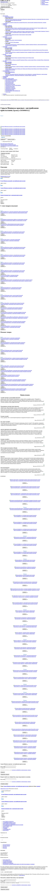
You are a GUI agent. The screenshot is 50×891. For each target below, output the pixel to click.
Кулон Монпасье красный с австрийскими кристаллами (12, 180)
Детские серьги (8, 35)
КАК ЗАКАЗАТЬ (6, 859)
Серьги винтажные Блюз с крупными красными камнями (12, 322)
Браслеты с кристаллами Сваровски (30, 22)
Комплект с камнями (32, 74)
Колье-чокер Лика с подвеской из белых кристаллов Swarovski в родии (25, 480)
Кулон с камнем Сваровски (18, 52)
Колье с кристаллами (29, 59)
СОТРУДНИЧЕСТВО (7, 825)
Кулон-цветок (45, 50)
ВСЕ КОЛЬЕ (8, 55)
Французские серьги (30, 29)
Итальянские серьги (9, 28)
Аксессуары (7, 91)
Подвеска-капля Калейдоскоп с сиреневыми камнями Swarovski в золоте (25, 501)
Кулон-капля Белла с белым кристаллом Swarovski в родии (25, 716)
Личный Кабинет (6, 844)
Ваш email (2, 779)
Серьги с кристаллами (26, 31)
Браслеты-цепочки (17, 20)
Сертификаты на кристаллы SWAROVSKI (9, 145)
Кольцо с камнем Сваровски (28, 44)
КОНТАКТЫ (5, 830)
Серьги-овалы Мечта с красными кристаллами (10, 327)
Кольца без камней (9, 44)
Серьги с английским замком (20, 28)
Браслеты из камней (18, 22)
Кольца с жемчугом (17, 44)
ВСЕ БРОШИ (8, 62)
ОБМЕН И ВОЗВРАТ (7, 862)
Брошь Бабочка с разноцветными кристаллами (25, 561)
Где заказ (43, 1)
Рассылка (5, 848)
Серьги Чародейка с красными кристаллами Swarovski (11, 304)
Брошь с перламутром (37, 66)
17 (8, 42)
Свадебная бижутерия (10, 86)
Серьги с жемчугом (17, 31)
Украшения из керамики (10, 88)
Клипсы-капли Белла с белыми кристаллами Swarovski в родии (25, 702)
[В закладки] (15, 139)
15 (5, 42)
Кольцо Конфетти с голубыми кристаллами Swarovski (25, 553)
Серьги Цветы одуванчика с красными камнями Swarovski (12, 313)
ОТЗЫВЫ (5, 828)
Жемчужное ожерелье (9, 57)
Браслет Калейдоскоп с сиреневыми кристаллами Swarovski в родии (25, 494)
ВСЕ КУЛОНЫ (8, 47)
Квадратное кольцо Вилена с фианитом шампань (25, 568)
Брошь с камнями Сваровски (27, 66)
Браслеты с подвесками (36, 19)
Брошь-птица (30, 68)
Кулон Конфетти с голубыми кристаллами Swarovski (25, 516)
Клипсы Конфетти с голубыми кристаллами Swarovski (25, 523)
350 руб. (13, 2)
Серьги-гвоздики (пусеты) (31, 28)
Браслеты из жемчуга (9, 22)
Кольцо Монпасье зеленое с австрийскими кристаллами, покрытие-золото (15, 280)
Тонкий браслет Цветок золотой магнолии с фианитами (25, 583)
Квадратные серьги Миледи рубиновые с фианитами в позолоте (13, 318)
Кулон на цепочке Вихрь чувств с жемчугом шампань (25, 678)
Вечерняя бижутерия (9, 89)
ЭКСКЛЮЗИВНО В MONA (11, 79)
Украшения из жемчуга (10, 87)
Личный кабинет (44, 4)
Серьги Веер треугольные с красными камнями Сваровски (12, 380)
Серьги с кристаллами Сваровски (38, 31)
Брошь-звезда (14, 68)
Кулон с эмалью (8, 53)
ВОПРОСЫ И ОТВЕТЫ (8, 863)
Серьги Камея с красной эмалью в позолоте (9, 376)
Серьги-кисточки (15, 34)
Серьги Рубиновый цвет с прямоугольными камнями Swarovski (13, 359)
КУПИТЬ (2, 215)
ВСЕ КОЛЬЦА (8, 37)
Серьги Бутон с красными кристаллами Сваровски (11, 308)
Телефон (2, 767)
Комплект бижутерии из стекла (21, 74)
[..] (25, 537)
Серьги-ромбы (28, 34)
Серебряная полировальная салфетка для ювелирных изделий (13, 220)
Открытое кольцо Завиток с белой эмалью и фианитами (25, 694)
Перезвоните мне (4, 1)
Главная (4, 93)
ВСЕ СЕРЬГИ (8, 25)
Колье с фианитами (45, 59)
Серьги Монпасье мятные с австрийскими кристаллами (12, 232)
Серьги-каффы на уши (42, 28)
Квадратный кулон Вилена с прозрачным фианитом (25, 656)
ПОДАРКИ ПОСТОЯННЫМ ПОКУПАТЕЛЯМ (13, 824)
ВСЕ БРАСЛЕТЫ (9, 17)
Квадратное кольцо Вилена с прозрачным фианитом (25, 538)
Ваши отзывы (25, 395)
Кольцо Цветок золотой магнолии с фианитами (25, 723)
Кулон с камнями (28, 52)
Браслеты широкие (9, 20)
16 (7, 42)
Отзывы (43, 3)
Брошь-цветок (12, 69)
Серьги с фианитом (23, 32)
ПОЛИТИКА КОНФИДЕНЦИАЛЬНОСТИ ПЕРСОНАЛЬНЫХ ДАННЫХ (19, 864)
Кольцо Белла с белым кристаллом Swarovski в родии (25, 686)
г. (5, 146)
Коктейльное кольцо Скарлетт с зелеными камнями (25, 747)
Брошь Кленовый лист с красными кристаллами (11, 195)
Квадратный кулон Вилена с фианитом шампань (25, 618)
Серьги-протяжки (21, 29)
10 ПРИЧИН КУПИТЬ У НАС (9, 822)
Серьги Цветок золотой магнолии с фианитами (25, 709)
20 (11, 42)
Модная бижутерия (9, 83)
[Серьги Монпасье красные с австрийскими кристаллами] (12, 126)
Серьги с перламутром (14, 32)
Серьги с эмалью (30, 32)
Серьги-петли (15, 29)
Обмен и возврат (44, 2)
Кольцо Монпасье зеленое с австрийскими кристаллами (12, 271)
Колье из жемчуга (9, 59)
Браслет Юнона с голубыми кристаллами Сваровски (25, 641)
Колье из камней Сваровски (19, 59)
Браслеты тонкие (45, 19)
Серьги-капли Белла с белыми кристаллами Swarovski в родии (25, 730)
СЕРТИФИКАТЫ (6, 829)
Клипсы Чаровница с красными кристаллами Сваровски (12, 343)
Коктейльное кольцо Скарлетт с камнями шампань (25, 753)
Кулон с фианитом (45, 52)
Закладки (5, 846)
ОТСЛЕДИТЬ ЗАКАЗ (7, 860)
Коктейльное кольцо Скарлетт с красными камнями (25, 759)
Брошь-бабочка (8, 68)
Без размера (16, 42)
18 (9, 42)
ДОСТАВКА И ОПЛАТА (8, 821)
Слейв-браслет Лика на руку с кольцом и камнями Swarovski (25, 596)
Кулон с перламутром (36, 52)
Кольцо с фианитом (13, 45)
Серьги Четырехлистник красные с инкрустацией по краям (12, 389)
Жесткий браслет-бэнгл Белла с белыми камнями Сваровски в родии (25, 590)
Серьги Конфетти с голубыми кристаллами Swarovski (25, 545)
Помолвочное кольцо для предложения (13, 40)
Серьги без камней (9, 31)
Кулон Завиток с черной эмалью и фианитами (25, 633)
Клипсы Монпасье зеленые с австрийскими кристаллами (12, 256)
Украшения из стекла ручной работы (13, 85)
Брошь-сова (42, 68)
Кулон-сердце (39, 50)
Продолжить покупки (5, 774)
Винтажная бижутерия (10, 84)
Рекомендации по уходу (5, 176)
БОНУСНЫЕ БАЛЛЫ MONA (9, 823)
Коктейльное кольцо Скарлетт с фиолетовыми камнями (25, 741)
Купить (2, 203)
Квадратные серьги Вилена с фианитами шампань (25, 648)
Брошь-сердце (37, 68)
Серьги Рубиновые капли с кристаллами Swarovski (11, 296)
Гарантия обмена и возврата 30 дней (8, 144)
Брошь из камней (8, 66)
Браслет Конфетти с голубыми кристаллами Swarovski (25, 530)
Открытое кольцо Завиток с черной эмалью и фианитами (25, 663)
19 (10, 42)
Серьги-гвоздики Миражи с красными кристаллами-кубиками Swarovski (15, 371)
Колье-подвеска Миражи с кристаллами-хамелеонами (25, 736)
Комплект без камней (9, 74)
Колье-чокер (31, 57)
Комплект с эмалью (24, 75)
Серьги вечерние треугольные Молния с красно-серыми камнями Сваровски (16, 385)
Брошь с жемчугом (17, 66)
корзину (38, 786)
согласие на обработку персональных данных (21, 770)
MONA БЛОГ (6, 827)
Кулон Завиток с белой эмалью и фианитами (25, 611)
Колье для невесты (18, 57)
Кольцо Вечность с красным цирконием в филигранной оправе (13, 212)
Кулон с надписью (32, 50)
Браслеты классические (18, 19)
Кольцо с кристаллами (38, 44)
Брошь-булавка (8, 64)
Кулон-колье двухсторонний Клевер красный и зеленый (25, 671)
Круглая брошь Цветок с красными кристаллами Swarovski (25, 603)
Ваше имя (2, 766)
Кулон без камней (9, 52)
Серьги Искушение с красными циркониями (9, 240)
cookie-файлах (22, 875)
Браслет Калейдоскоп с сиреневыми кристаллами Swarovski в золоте (25, 487)
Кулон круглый (8, 50)
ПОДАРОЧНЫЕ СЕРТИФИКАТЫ (12, 90)
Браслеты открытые (27, 19)
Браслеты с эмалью (42, 22)
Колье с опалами (37, 59)
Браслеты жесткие (9, 19)
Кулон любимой (15, 50)
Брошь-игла (14, 64)
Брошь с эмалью (45, 66)
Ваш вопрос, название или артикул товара (9, 882)
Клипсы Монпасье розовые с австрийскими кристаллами (12, 248)
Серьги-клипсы (8, 29)
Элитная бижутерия (9, 81)
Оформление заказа (4, 788)
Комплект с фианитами (15, 75)
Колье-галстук (26, 57)
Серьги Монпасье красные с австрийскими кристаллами (13, 188)
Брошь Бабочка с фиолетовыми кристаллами (25, 576)
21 (13, 42)
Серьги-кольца (22, 34)
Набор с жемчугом (32, 75)
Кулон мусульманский (23, 50)
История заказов (6, 845)
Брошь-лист (20, 68)
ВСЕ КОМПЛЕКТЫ (10, 72)
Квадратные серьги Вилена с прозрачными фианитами (25, 626)
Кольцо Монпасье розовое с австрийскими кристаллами (12, 263)
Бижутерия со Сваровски (10, 80)
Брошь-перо (25, 68)
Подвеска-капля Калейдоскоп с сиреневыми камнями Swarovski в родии (25, 509)
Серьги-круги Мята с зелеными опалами (8, 276)
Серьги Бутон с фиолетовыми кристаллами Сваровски (11, 225)
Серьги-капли (8, 34)
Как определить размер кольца (6, 143)
